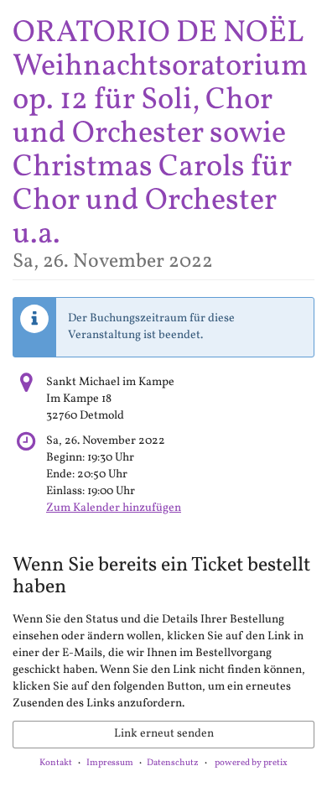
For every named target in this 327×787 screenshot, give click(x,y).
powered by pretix (251, 763)
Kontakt (55, 763)
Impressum (109, 763)
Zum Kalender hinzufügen (113, 508)
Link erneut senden (164, 734)
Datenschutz (173, 763)
